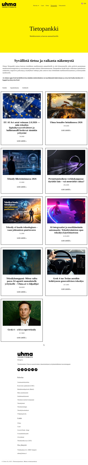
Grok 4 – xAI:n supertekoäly (22, 329)
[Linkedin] (29, 369)
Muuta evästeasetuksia (30, 461)
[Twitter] (25, 369)
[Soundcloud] (32, 369)
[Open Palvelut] (38, 6)
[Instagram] (22, 369)
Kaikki (5, 88)
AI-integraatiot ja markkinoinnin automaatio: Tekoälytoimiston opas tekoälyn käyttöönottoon (66, 230)
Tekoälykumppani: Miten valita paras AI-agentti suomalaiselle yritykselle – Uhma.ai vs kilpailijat (22, 281)
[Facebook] (18, 369)
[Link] (36, 369)
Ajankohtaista (14, 88)
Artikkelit (25, 88)
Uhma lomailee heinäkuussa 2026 (66, 122)
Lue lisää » (22, 141)
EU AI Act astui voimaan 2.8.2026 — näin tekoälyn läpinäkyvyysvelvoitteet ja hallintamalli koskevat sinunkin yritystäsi (22, 127)
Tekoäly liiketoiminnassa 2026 (21, 179)
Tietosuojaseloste (18, 461)
